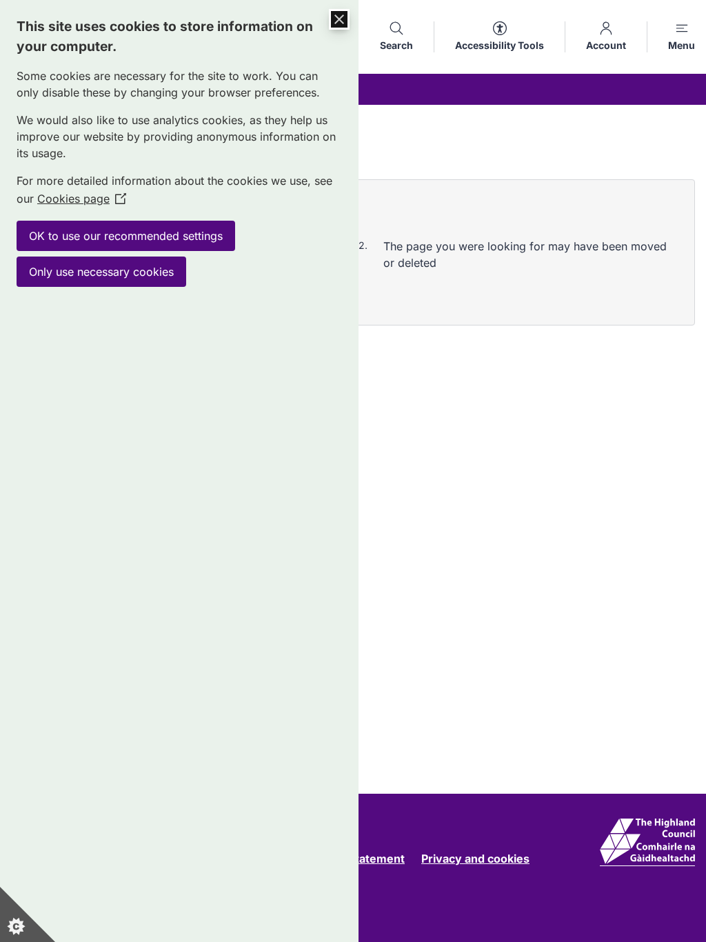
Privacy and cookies (475, 858)
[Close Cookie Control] (339, 19)
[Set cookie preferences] (27, 914)
